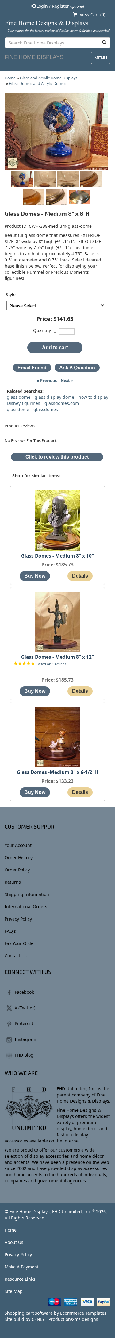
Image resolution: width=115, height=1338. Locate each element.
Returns (13, 882)
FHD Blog (24, 1055)
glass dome (18, 397)
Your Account (18, 845)
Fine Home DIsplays (34, 57)
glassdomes (45, 409)
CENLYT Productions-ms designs (65, 1319)
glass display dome (54, 397)
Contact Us (16, 956)
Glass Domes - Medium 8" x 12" (57, 657)
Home (10, 78)
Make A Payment (22, 1267)
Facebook (24, 992)
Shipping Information (27, 894)
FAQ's (10, 931)
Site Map (14, 1291)
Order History (19, 857)
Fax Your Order (20, 943)
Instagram (25, 1039)
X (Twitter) (25, 1008)
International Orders (26, 906)
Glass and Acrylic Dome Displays (48, 78)
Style (11, 294)
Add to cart (55, 347)
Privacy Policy (18, 919)
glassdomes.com (61, 403)
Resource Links (20, 1279)
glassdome (18, 409)
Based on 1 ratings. (51, 663)
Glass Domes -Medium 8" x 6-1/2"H (57, 772)
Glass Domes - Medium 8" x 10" (57, 556)
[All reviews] (24, 664)
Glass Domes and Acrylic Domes (37, 83)
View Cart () (92, 14)
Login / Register (59, 6)
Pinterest (24, 1023)
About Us (14, 1242)
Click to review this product (57, 456)
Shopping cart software (29, 1313)
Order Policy (17, 870)
